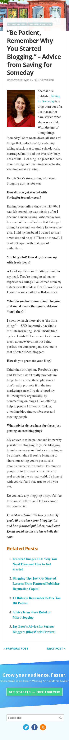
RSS (43, 727)
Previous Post (15, 648)
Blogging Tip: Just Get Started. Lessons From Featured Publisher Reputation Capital (36, 583)
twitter (26, 727)
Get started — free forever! (34, 692)
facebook (34, 727)
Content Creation (40, 24)
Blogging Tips (16, 24)
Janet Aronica (14, 80)
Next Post (56, 648)
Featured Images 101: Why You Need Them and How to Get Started (35, 564)
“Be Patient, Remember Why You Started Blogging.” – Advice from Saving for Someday (34, 52)
